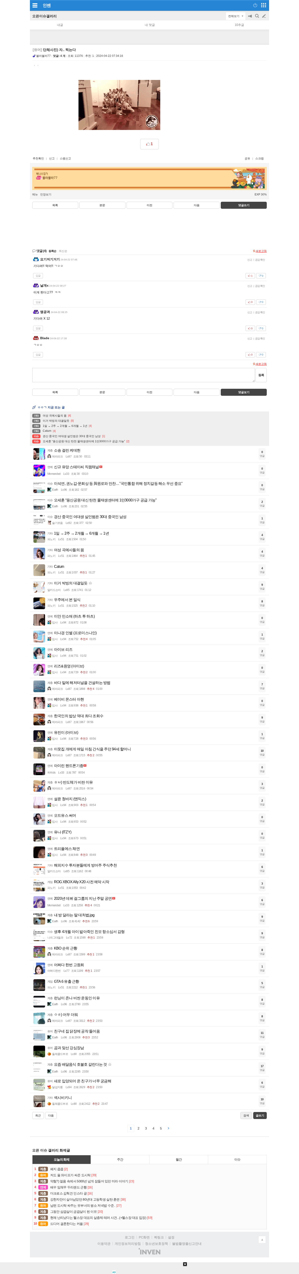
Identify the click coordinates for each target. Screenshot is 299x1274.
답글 (38, 275)
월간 (179, 1159)
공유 (247, 158)
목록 (55, 205)
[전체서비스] (264, 5)
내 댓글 (150, 25)
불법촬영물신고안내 (187, 1243)
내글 (60, 25)
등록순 (52, 251)
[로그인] (255, 5)
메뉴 (35, 194)
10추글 (239, 25)
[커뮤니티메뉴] (35, 5)
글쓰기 (264, 16)
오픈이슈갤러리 (44, 16)
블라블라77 (43, 56)
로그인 (130, 1237)
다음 (196, 205)
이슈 (237, 1159)
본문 (102, 205)
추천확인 (38, 158)
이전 (149, 205)
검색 (246, 1115)
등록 (261, 375)
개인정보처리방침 (128, 1243)
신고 (52, 158)
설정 (171, 1237)
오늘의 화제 (62, 1159)
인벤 (47, 5)
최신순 (63, 251)
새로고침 (261, 251)
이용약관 (103, 1243)
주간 (120, 1159)
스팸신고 (65, 158)
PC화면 (144, 1237)
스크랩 (259, 158)
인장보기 (45, 194)
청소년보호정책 (156, 1243)
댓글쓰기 (243, 205)
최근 (38, 1115)
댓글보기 (243, 392)
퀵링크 (159, 1237)
